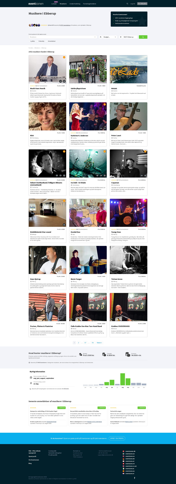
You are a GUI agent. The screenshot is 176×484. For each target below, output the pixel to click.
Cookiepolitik (52, 451)
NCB (75, 478)
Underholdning (74, 4)
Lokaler (54, 3)
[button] (63, 37)
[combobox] (130, 37)
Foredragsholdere (89, 4)
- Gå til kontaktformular (105, 451)
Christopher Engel (51, 421)
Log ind (133, 3)
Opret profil (32, 456)
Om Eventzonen (34, 460)
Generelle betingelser (55, 453)
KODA (70, 478)
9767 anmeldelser (65, 25)
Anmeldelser (52, 41)
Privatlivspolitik (52, 455)
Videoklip (41, 41)
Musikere (63, 4)
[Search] (127, 3)
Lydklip (33, 41)
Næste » (99, 342)
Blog (30, 463)
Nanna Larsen (129, 421)
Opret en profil (117, 438)
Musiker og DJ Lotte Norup (94, 421)
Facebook (134, 477)
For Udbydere (142, 3)
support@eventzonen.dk (105, 455)
